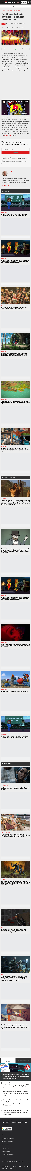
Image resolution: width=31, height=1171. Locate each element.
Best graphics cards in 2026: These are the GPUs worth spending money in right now (16, 1093)
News (3, 23)
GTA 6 (21, 6)
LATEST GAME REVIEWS (23, 1061)
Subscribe (23, 2)
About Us (4, 1135)
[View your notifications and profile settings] (14, 2)
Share (5, 48)
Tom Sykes (10, 23)
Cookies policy (5, 1148)
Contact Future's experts (8, 1138)
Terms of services (19, 157)
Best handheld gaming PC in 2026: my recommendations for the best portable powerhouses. (15, 1112)
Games (3, 10)
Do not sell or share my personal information (13, 1161)
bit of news (7, 135)
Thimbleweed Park (18, 10)
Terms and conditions (7, 1141)
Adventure (9, 10)
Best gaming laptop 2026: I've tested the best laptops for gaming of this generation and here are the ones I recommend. (16, 1102)
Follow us (18, 48)
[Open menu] (2, 2)
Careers (4, 1158)
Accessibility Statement (7, 1154)
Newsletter (26, 48)
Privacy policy (5, 1144)
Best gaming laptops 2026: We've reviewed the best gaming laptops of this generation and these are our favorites (16, 1085)
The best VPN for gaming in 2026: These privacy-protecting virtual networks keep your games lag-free (16, 1076)
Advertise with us (6, 1151)
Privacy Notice (21, 158)
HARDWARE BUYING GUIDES (8, 1060)
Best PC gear (12, 6)
